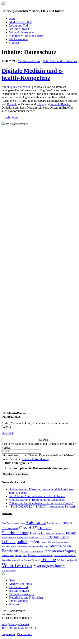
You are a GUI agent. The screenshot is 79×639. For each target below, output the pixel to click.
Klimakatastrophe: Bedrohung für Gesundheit (36, 499)
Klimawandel (22, 537)
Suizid (37, 560)
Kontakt (14, 42)
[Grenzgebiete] (3, 3)
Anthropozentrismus (16, 523)
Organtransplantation (38, 546)
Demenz (44, 528)
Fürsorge (50, 533)
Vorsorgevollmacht (51, 566)
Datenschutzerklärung (35, 459)
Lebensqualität (14, 541)
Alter (4, 523)
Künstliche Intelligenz (54, 537)
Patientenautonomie (32, 551)
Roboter (32, 555)
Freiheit (41, 533)
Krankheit (33, 537)
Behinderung (52, 523)
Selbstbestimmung (45, 555)
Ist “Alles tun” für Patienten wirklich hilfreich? (37, 496)
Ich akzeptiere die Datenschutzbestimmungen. (38, 468)
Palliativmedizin (60, 546)
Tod (58, 560)
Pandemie (11, 550)
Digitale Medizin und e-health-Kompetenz (32, 74)
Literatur (43, 542)
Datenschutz (24, 634)
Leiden (33, 542)
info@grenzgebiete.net (15, 624)
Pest (25, 555)
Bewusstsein (65, 522)
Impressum (8, 634)
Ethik (33, 533)
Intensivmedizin (9, 537)
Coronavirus (10, 528)
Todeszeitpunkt (69, 560)
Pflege (40, 104)
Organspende (23, 546)
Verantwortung (18, 565)
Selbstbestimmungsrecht (65, 555)
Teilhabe (48, 559)
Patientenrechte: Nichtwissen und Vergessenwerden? (41, 503)
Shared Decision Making (12, 560)
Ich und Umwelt (19, 29)
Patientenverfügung (59, 551)
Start (12, 18)
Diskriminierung (15, 532)
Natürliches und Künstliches (26, 35)
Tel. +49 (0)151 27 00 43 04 (19, 627)
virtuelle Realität (60, 104)
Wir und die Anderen (22, 32)
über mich (8, 433)
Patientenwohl (8, 555)
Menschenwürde (9, 546)
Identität (71, 533)
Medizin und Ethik (20, 22)
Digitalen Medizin (19, 87)
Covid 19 (28, 527)
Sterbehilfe (29, 560)
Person (18, 555)
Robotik (12, 104)
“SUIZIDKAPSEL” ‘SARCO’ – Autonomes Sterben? (42, 506)
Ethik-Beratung (18, 39)
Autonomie (36, 522)
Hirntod (58, 533)
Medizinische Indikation (59, 542)
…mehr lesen (10, 117)
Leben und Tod (18, 25)
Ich (63, 533)
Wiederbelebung (9, 570)
